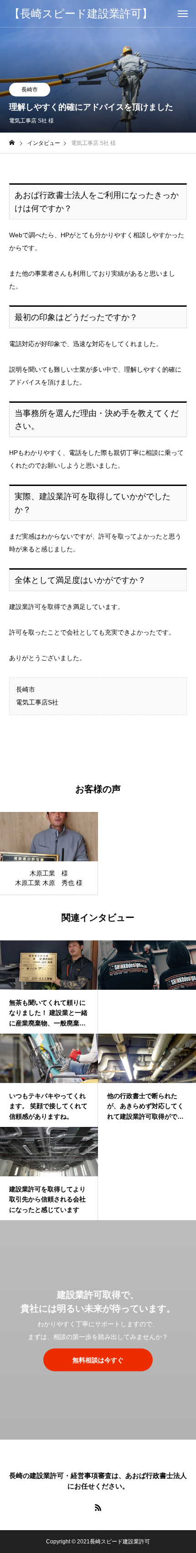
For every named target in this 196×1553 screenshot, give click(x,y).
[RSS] (98, 1507)
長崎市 (29, 89)
